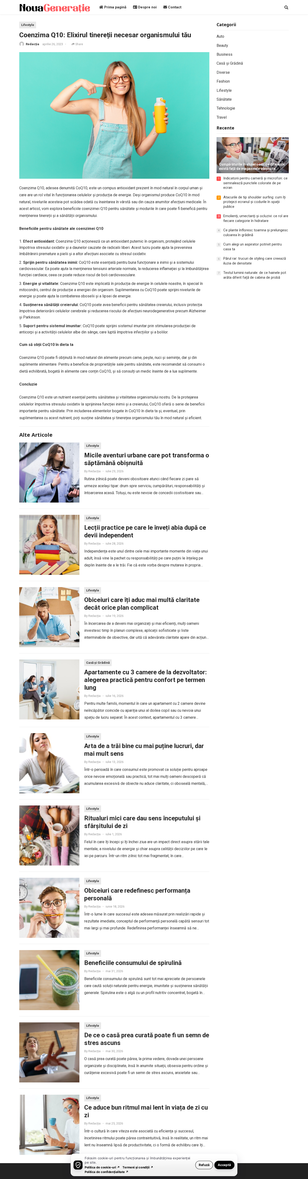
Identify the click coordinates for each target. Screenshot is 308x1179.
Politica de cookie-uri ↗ (102, 1167)
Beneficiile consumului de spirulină (133, 962)
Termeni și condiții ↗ (137, 1167)
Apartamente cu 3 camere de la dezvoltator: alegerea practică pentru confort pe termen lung (145, 680)
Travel (222, 117)
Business (224, 54)
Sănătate (224, 99)
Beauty (222, 45)
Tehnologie (226, 108)
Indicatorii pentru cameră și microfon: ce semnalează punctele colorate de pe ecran (255, 183)
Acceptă (224, 1165)
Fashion (223, 81)
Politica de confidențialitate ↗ (107, 1171)
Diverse (223, 72)
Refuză (204, 1165)
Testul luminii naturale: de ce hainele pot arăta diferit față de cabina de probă (254, 275)
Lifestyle (27, 25)
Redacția (32, 44)
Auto (220, 36)
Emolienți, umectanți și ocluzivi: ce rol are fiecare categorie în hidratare (255, 218)
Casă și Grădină (98, 662)
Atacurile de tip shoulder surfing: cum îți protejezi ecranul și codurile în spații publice (254, 202)
